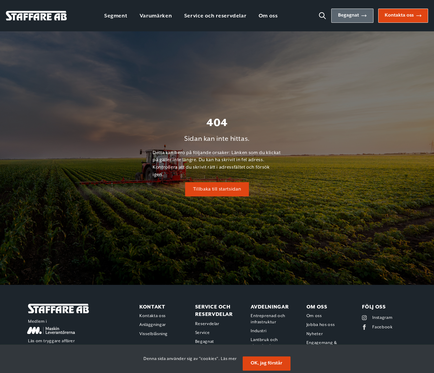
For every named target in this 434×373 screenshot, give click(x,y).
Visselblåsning (153, 334)
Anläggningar (152, 324)
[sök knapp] (324, 16)
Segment (115, 16)
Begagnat (348, 15)
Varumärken (156, 16)
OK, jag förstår (266, 363)
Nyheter (314, 334)
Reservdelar (207, 324)
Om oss (268, 16)
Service (202, 332)
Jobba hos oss (320, 324)
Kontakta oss (399, 15)
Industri (258, 331)
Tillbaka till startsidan (217, 189)
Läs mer (228, 358)
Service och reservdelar (215, 16)
